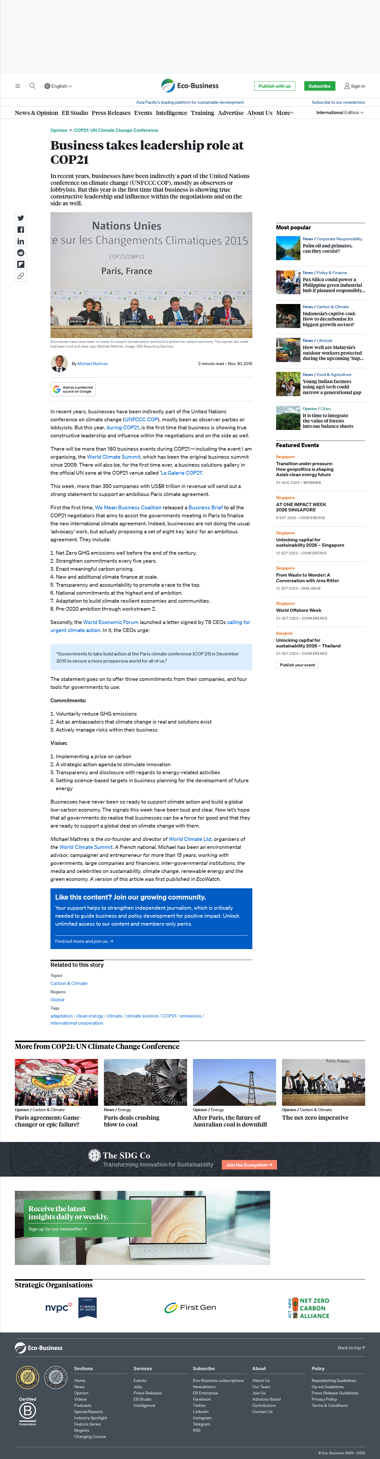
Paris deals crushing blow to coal (145, 1093)
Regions (81, 1430)
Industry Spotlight (90, 1417)
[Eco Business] (37, 1347)
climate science (142, 1016)
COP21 (169, 1016)
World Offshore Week (320, 611)
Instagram (202, 1417)
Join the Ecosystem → (249, 1165)
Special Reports (88, 1411)
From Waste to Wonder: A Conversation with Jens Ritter (320, 578)
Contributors (264, 1405)
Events (143, 112)
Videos (80, 1399)
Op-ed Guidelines (328, 1386)
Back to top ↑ (351, 1348)
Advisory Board (266, 1399)
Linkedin (201, 1411)
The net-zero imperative (323, 1093)
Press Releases (111, 112)
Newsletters (204, 1386)
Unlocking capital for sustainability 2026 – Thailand (320, 643)
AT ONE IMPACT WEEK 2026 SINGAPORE (320, 507)
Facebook (202, 1399)
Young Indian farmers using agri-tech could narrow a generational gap (320, 384)
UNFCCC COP (141, 419)
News (79, 1386)
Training (202, 112)
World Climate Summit (113, 456)
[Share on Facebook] (21, 230)
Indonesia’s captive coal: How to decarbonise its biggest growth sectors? (320, 316)
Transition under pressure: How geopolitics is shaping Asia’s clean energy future (320, 469)
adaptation (61, 1016)
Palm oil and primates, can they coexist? (320, 248)
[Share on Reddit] (21, 253)
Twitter (199, 1405)
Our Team (261, 1386)
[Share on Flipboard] (21, 264)
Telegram (201, 1424)
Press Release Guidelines (335, 1393)
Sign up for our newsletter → (87, 1218)
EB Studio (75, 112)
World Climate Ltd (190, 839)
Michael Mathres (92, 363)
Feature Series (87, 1424)
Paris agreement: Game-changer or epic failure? (56, 1093)
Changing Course (90, 1436)
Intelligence (171, 112)
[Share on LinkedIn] (21, 241)
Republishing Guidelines (334, 1380)
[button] (21, 276)
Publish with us (275, 86)
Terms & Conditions (330, 1405)
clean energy (89, 1016)
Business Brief (206, 507)
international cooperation (76, 1023)
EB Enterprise (205, 1393)
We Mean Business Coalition (128, 507)
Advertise (231, 112)
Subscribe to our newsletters (338, 102)
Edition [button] (337, 112)
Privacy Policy (324, 1399)
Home (80, 1380)
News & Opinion (36, 112)
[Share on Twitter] (21, 218)
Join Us (259, 1393)
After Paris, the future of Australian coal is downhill (234, 1093)
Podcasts (82, 1405)
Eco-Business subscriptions (218, 1380)
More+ (285, 112)
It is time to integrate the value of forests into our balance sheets (320, 418)
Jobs (138, 1386)
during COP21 (122, 427)
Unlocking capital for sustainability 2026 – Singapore (320, 543)
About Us (260, 112)
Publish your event (297, 665)
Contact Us (262, 1411)
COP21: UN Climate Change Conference (116, 130)
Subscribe (320, 86)
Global (57, 999)
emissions (191, 1016)
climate (114, 1016)
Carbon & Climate (69, 983)
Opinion (58, 130)
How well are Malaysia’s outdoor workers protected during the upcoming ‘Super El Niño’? (320, 350)
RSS (196, 1430)
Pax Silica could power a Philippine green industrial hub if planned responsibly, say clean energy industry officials (320, 282)
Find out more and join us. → (151, 918)
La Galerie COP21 (181, 472)
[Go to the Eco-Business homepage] (190, 86)
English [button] (58, 86)
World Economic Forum (111, 622)
